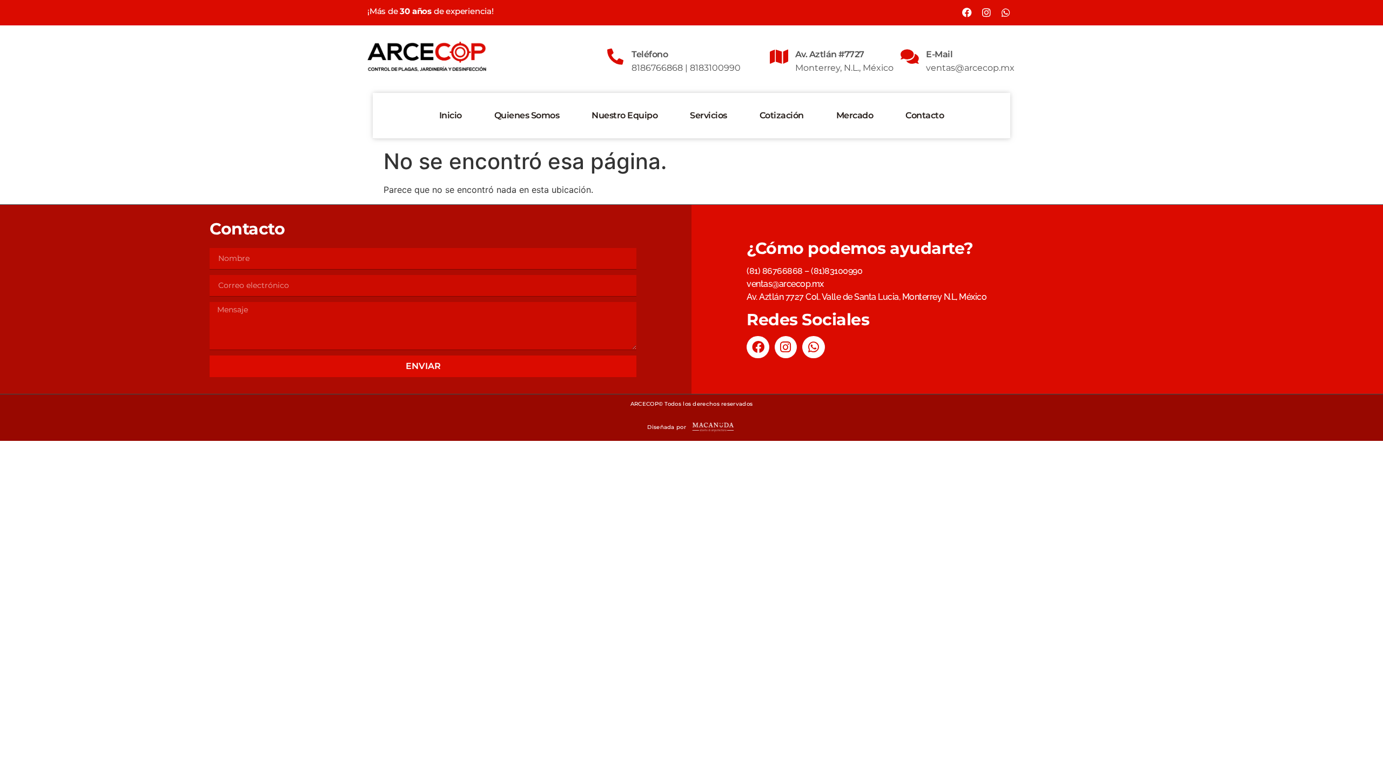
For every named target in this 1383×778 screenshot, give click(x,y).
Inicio (450, 115)
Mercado (855, 115)
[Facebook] (967, 12)
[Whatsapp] (1006, 12)
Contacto (924, 115)
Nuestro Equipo (624, 115)
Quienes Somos (527, 115)
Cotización (782, 115)
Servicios (708, 115)
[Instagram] (986, 12)
